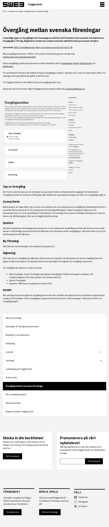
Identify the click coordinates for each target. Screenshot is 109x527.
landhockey (8, 66)
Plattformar (11, 377)
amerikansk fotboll (70, 63)
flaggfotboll (86, 63)
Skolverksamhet (13, 403)
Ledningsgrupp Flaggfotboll (19, 369)
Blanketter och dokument (17, 335)
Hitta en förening (13, 318)
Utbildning (10, 343)
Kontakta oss (12, 512)
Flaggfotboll (35, 4)
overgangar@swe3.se (75, 88)
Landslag (10, 360)
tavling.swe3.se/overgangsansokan (19, 57)
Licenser (9, 352)
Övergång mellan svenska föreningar (24, 386)
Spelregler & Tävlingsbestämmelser (22, 326)
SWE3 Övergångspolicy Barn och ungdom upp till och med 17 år (43, 47)
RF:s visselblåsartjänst (16, 394)
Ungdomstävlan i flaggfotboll (19, 411)
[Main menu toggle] (102, 5)
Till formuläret (12, 456)
